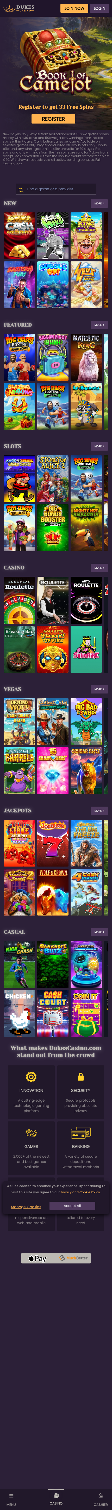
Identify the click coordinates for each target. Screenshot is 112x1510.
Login (99, 8)
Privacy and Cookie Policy (80, 1192)
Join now (74, 8)
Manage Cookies (26, 1207)
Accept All (72, 1205)
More (98, 203)
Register (53, 118)
